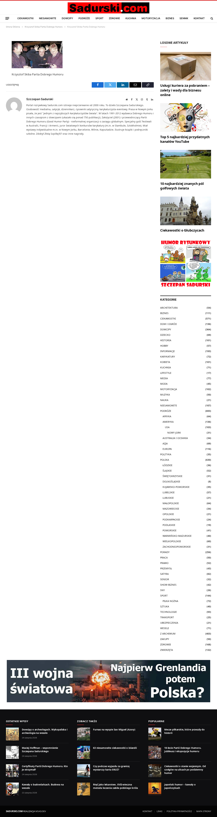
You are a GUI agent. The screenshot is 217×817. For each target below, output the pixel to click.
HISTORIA (165, 340)
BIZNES (170, 18)
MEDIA (164, 378)
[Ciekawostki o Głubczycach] (185, 211)
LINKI (159, 811)
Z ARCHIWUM (167, 633)
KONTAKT (199, 18)
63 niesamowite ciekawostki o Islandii (115, 747)
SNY (162, 590)
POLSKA (164, 459)
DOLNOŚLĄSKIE (171, 481)
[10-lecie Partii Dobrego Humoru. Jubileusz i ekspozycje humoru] (154, 752)
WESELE (164, 628)
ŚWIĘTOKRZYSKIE (172, 476)
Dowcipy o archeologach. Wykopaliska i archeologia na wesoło (44, 731)
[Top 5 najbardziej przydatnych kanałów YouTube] (185, 117)
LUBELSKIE (169, 492)
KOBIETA (165, 362)
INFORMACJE (167, 351)
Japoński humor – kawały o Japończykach (180, 786)
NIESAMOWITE (47, 18)
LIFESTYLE (165, 372)
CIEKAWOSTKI (25, 18)
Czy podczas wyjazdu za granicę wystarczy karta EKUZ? (111, 768)
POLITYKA (165, 454)
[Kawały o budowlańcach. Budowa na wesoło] (12, 789)
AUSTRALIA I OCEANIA (175, 438)
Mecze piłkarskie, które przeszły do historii (184, 731)
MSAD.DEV (40, 811)
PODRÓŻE (84, 18)
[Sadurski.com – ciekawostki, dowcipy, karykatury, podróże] (108, 8)
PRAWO (164, 563)
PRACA (164, 557)
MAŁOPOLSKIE (171, 503)
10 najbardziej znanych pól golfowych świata (182, 185)
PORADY (165, 552)
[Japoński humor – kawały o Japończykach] (154, 789)
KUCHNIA (130, 18)
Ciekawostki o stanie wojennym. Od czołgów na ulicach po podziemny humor (185, 770)
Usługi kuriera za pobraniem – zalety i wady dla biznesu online (185, 90)
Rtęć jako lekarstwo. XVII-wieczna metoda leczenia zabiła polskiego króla (115, 786)
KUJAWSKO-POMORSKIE (176, 487)
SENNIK (184, 18)
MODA (163, 383)
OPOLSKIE (168, 514)
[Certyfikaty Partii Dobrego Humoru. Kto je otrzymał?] (12, 770)
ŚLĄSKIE (167, 470)
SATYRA (164, 573)
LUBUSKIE (168, 497)
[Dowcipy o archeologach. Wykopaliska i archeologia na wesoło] (12, 734)
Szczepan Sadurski (39, 99)
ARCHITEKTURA (169, 307)
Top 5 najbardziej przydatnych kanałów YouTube (185, 139)
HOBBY (164, 345)
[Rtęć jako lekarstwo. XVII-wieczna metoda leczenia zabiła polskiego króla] (83, 789)
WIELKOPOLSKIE (172, 541)
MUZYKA (165, 394)
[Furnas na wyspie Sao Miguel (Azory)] (83, 734)
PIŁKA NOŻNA (170, 601)
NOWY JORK (174, 432)
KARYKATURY (167, 356)
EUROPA (167, 449)
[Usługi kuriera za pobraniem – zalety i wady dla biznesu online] (185, 66)
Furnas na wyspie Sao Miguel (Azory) (114, 729)
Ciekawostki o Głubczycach (182, 230)
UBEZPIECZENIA (169, 622)
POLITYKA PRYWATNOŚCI (179, 811)
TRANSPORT (167, 617)
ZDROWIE (114, 18)
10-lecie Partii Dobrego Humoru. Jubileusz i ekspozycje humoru (182, 749)
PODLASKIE (169, 525)
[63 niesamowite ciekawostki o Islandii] (83, 752)
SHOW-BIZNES (168, 584)
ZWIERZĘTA (166, 649)
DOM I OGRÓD (168, 324)
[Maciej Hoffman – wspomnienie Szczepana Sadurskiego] (12, 752)
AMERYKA (168, 421)
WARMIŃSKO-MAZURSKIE (177, 535)
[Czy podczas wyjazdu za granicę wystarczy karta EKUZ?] (83, 770)
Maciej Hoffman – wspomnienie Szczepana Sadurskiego (40, 749)
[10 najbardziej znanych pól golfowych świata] (185, 164)
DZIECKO (165, 334)
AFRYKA (167, 416)
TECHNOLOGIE (168, 611)
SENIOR (164, 579)
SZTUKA (164, 606)
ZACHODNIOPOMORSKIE (177, 546)
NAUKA (164, 400)
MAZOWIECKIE (171, 508)
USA (167, 427)
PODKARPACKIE (171, 519)
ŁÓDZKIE (167, 465)
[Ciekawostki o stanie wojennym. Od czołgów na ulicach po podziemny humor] (154, 770)
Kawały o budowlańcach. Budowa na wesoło (43, 786)
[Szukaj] (211, 18)
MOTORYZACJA (151, 18)
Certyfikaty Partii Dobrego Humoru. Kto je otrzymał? (45, 768)
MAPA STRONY (203, 811)
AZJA (165, 443)
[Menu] (7, 18)
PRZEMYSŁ (166, 568)
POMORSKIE (169, 530)
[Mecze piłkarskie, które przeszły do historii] (154, 734)
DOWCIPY (67, 18)
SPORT (99, 18)
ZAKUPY (164, 639)
